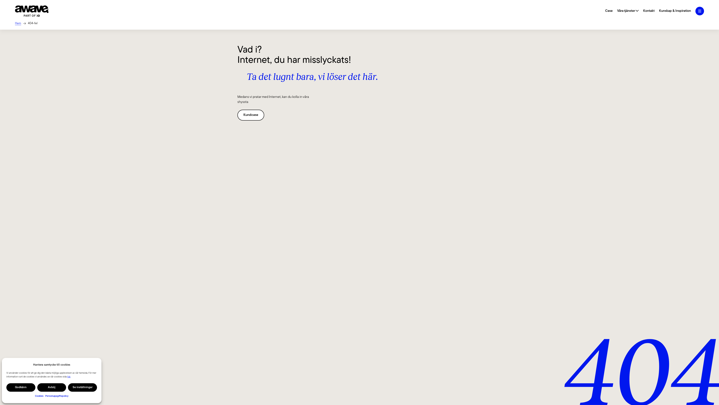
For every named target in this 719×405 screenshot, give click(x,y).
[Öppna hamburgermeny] (699, 11)
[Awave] (32, 11)
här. (69, 377)
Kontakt (649, 11)
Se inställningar (82, 387)
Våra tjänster (626, 11)
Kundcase (250, 115)
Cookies (39, 396)
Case (609, 11)
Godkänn (21, 387)
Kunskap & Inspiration (675, 11)
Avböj (51, 387)
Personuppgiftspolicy (57, 396)
